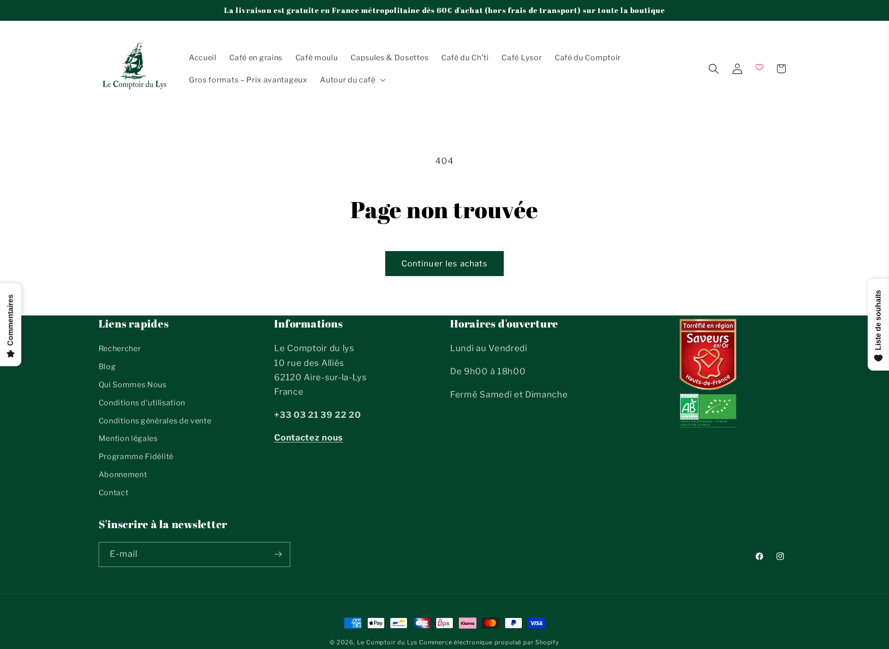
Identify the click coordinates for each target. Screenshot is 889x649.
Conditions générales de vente (155, 420)
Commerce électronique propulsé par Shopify (489, 642)
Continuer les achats (444, 263)
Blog (107, 367)
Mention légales (128, 438)
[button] (351, 80)
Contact (114, 492)
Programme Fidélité (136, 456)
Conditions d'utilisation (142, 402)
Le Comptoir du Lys (387, 642)
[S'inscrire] (278, 554)
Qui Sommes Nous (133, 384)
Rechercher (120, 348)
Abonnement (123, 474)
